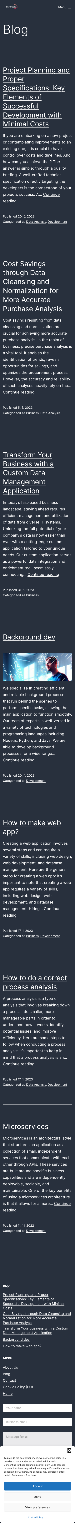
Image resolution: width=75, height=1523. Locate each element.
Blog (6, 1374)
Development (57, 221)
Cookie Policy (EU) (18, 1387)
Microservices (25, 1126)
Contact (9, 1380)
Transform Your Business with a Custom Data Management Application (28, 473)
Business (32, 413)
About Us (10, 1367)
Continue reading (18, 392)
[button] (69, 1450)
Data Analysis (36, 221)
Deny (37, 1497)
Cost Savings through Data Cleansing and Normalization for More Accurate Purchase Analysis (37, 1318)
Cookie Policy (35, 1517)
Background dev (29, 637)
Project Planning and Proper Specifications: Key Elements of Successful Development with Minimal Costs (36, 97)
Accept (37, 1486)
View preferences (37, 1507)
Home (7, 1393)
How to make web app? (22, 1346)
